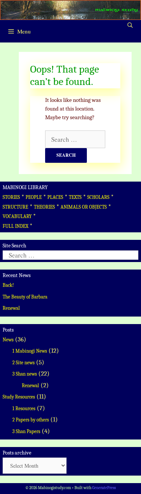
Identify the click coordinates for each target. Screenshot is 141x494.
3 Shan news (24, 374)
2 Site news (23, 362)
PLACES (55, 197)
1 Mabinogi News (29, 351)
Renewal (11, 308)
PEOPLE (34, 197)
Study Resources (19, 397)
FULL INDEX (15, 226)
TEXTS (75, 197)
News (8, 339)
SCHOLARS (98, 197)
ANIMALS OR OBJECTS (84, 207)
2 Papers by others (30, 420)
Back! (8, 285)
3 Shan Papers (26, 431)
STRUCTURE (15, 207)
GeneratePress (104, 487)
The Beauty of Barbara (25, 297)
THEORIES (44, 207)
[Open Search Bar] (130, 25)
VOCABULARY (17, 216)
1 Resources (23, 408)
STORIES (11, 197)
